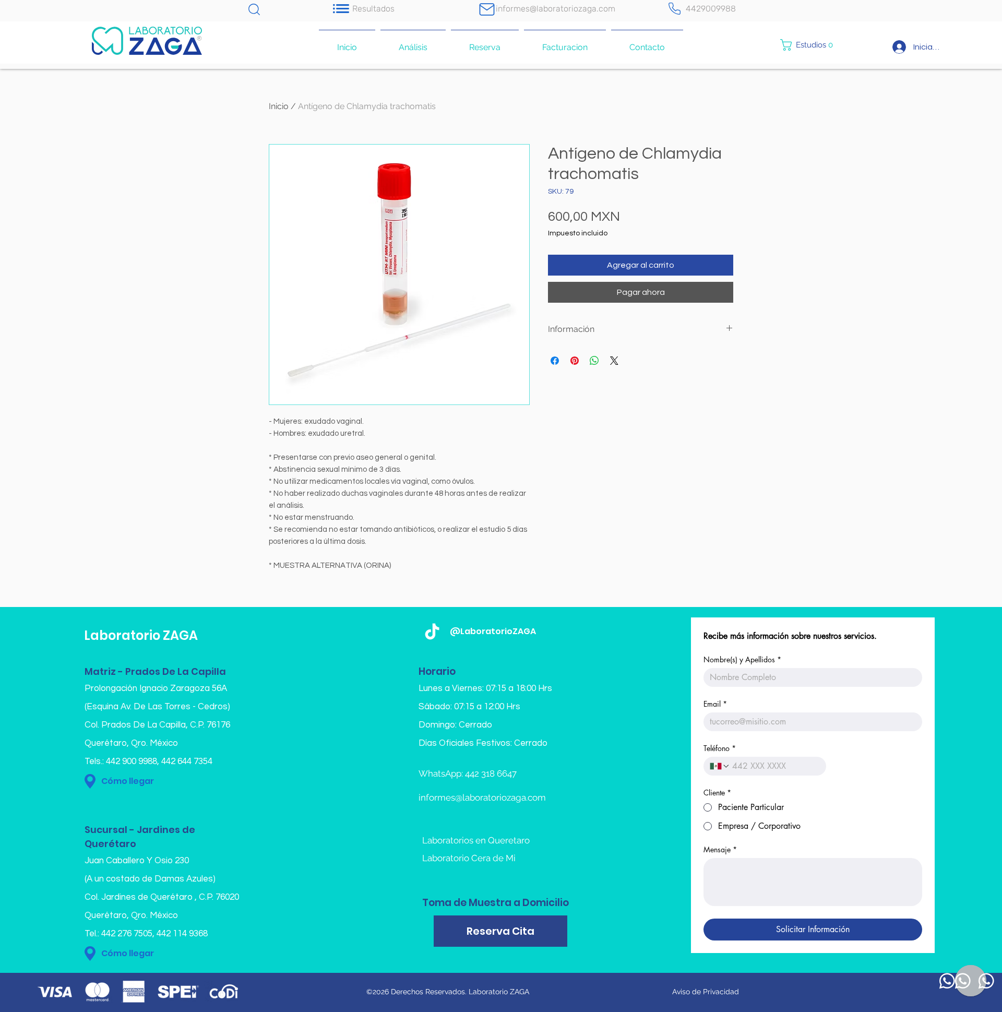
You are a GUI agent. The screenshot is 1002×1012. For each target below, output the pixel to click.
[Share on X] (614, 360)
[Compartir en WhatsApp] (594, 360)
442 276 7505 (126, 933)
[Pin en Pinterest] (574, 360)
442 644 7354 (186, 761)
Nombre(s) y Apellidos (742, 659)
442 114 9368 (182, 933)
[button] (811, 45)
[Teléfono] (674, 9)
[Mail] (487, 9)
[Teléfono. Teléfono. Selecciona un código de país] (720, 766)
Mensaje (720, 849)
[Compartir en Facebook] (554, 360)
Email (715, 703)
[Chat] (254, 9)
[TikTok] (432, 632)
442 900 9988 (131, 761)
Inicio (279, 106)
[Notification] (341, 9)
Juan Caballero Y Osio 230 (137, 860)
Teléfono (719, 748)
